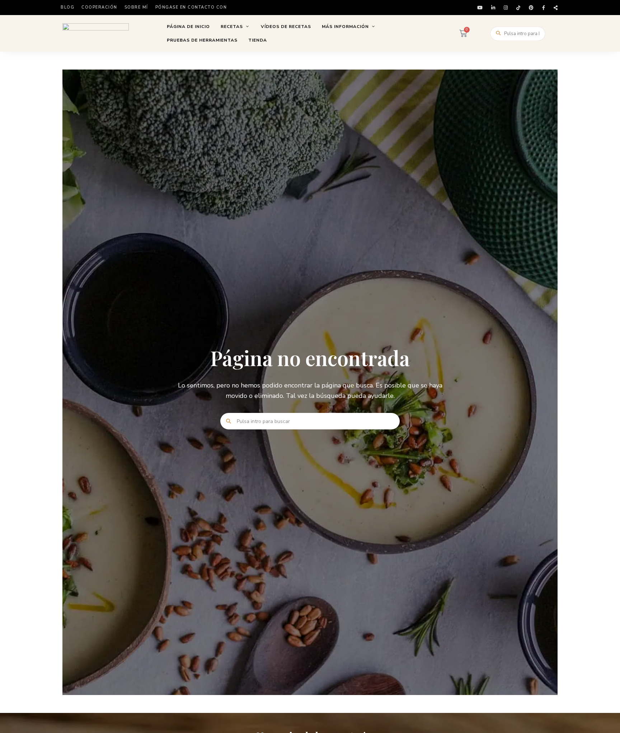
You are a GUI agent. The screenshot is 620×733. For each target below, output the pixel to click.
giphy (555, 7)
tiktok (518, 7)
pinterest (531, 7)
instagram (505, 7)
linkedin (493, 7)
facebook (543, 7)
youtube (480, 7)
